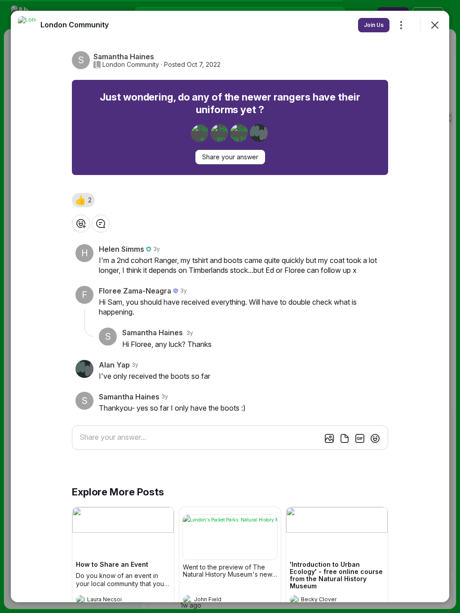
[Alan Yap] (259, 133)
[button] (83, 200)
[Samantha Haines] (239, 133)
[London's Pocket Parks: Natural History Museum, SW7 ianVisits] (230, 537)
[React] (80, 223)
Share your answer (230, 157)
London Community (130, 64)
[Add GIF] (360, 438)
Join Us (374, 25)
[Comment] (101, 223)
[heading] (114, 600)
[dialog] (230, 306)
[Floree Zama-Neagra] (199, 133)
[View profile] (80, 599)
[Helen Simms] (219, 133)
